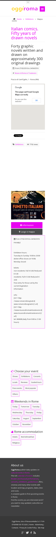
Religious (16, 443)
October (16, 424)
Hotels (15, 437)
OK (36, 100)
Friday (39, 412)
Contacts (15, 528)
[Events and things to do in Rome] (28, 2)
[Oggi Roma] (14, 19)
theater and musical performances (25, 479)
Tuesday (36, 406)
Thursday (29, 412)
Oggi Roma (16, 521)
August (26, 418)
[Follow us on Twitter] (27, 532)
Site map (41, 528)
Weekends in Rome (26, 401)
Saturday (16, 418)
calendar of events (25, 476)
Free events (17, 388)
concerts (14, 482)
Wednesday (17, 412)
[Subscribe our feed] (34, 532)
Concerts (37, 376)
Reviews (24, 382)
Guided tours (36, 382)
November (26, 424)
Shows (15, 376)
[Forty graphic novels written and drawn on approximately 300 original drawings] (28, 205)
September (36, 418)
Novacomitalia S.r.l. (33, 521)
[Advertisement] (28, 165)
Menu (42, 9)
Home (31, 524)
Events (19, 19)
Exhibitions (29, 19)
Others (15, 394)
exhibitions (23, 482)
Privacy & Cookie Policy (28, 528)
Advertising (39, 524)
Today (15, 406)
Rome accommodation (28, 432)
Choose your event (26, 371)
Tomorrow (25, 406)
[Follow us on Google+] (22, 532)
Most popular (30, 388)
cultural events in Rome (20, 473)
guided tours (33, 482)
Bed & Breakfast (27, 437)
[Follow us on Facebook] (31, 532)
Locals (15, 382)
